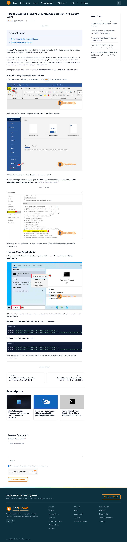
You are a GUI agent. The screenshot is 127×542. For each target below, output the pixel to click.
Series (73, 3)
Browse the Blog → (111, 497)
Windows (61, 3)
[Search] (119, 3)
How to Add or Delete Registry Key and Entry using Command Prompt (71, 413)
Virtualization (46, 3)
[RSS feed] (12, 521)
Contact (84, 3)
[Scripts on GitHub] (8, 521)
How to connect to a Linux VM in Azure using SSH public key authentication (45, 413)
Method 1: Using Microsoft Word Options (24, 39)
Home (15, 3)
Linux (28, 3)
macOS (36, 3)
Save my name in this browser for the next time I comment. (29, 466)
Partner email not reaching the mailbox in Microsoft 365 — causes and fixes (104, 23)
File (46, 79)
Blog (21, 3)
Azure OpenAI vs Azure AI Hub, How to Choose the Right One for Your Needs (104, 55)
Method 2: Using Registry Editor (21, 42)
